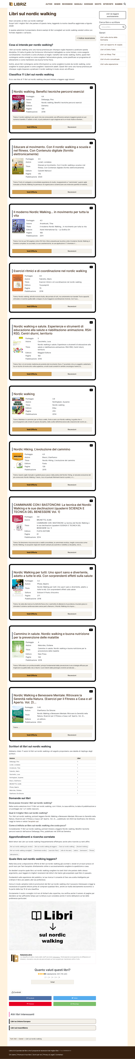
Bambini (118, 4)
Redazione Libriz (26, 955)
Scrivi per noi (37, 1055)
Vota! (52, 982)
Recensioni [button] (72, 127)
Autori (49, 4)
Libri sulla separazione (109, 64)
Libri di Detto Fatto (108, 49)
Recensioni (67, 4)
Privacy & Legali (49, 1055)
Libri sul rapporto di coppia (111, 45)
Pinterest (31, 1004)
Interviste (108, 4)
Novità (98, 4)
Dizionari (88, 4)
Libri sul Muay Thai (107, 54)
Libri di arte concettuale (109, 59)
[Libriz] (18, 4)
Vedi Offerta (32, 127)
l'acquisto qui (33, 821)
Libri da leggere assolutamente (112, 15)
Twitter (75, 998)
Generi (57, 4)
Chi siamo (12, 1055)
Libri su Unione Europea (20, 1021)
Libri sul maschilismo (19, 1028)
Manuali (78, 4)
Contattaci (59, 1055)
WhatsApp (75, 1004)
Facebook (31, 998)
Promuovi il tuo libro (24, 1055)
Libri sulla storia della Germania (108, 38)
